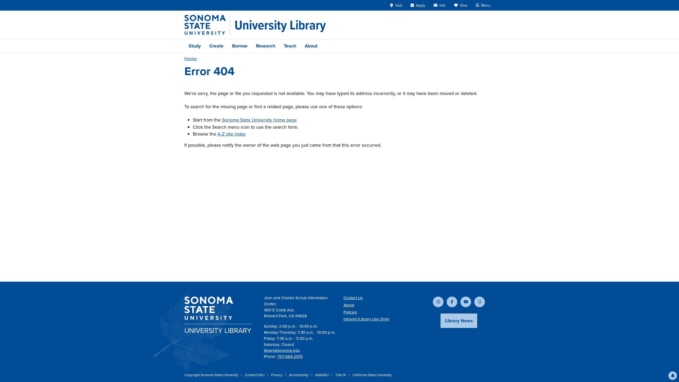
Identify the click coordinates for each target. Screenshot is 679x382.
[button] (672, 375)
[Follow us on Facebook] (452, 302)
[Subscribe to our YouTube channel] (465, 302)
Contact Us (353, 298)
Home (190, 58)
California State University (372, 374)
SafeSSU (322, 374)
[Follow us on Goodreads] (479, 302)
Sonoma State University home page (259, 119)
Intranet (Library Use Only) (366, 319)
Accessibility (299, 374)
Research (265, 45)
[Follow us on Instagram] (438, 302)
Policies (350, 312)
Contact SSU (255, 374)
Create (216, 45)
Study (195, 45)
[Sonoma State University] (207, 25)
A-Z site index (231, 134)
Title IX (341, 374)
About (311, 45)
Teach (290, 45)
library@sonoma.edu (282, 350)
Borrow (239, 45)
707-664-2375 (290, 356)
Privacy (277, 374)
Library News (459, 320)
